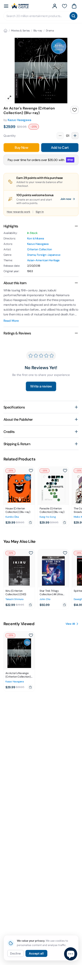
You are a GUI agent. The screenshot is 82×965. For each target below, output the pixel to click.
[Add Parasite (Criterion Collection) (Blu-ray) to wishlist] (65, 471)
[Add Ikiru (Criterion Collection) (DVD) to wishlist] (31, 553)
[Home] (5, 31)
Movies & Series (20, 30)
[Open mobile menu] (6, 6)
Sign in (40, 212)
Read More (11, 321)
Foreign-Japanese (49, 255)
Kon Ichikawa (35, 238)
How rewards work (18, 212)
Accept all (36, 953)
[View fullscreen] (9, 97)
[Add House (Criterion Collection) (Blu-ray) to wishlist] (31, 471)
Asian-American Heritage (43, 260)
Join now (65, 199)
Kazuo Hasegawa (19, 120)
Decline (15, 953)
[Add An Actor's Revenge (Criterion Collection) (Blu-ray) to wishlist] (75, 110)
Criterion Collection (39, 249)
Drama (50, 30)
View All (70, 624)
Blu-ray (37, 30)
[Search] (73, 16)
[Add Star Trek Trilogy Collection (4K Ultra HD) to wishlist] (65, 553)
